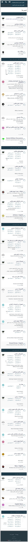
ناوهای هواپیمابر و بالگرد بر (17, 355)
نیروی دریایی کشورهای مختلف (17, 412)
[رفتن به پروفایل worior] (3, 478)
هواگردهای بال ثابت (9, 386)
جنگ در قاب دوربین (9, 73)
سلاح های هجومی (17, 306)
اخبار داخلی (17, 455)
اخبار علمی (10, 481)
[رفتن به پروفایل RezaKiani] (3, 82)
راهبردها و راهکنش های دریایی (15, 434)
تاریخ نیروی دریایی (18, 441)
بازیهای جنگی (17, 522)
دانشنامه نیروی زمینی (17, 332)
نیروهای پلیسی (17, 521)
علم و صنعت (10, 522)
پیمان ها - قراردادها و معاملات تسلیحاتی (15, 81)
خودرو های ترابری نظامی (9, 244)
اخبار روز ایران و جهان (18, 478)
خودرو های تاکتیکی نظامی (9, 245)
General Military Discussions (14, 138)
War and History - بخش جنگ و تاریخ (18, 59)
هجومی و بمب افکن (17, 156)
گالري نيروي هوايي (17, 32)
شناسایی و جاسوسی (9, 154)
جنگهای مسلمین (17, 68)
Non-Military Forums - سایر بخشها (18, 512)
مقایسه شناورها (9, 359)
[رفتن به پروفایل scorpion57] (3, 139)
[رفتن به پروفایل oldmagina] (3, 489)
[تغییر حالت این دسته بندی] (2, 13)
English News (19, 504)
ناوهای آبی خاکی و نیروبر (17, 362)
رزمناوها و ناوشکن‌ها (9, 355)
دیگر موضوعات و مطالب (17, 516)
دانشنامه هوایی (17, 208)
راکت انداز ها (9, 263)
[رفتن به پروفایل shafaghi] (3, 192)
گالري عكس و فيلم (18, 31)
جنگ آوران (10, 68)
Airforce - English (18, 215)
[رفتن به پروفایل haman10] (3, 467)
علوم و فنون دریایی (18, 422)
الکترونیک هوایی (17, 204)
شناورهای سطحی (18, 354)
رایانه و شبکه (20, 497)
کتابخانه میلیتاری (18, 43)
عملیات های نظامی (18, 104)
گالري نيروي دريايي (17, 34)
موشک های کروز (9, 278)
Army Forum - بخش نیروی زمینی (19, 224)
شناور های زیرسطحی (18, 372)
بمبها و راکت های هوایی (17, 182)
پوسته (17, 534)
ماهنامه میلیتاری (19, 24)
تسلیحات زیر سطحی (9, 400)
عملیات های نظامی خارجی (9, 105)
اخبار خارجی (10, 455)
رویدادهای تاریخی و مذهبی (17, 519)
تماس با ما (12, 534)
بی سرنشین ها (9, 153)
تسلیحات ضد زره (17, 233)
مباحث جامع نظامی (18, 63)
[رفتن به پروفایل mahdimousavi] (3, 498)
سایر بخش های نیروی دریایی (16, 409)
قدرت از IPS (14, 538)
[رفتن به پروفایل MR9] (3, 18)
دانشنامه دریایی (9, 412)
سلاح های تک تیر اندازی (17, 309)
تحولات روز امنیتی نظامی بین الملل (14, 127)
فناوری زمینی (9, 230)
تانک (19, 242)
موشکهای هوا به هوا (17, 180)
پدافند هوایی (17, 203)
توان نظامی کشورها (9, 71)
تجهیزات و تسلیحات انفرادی (16, 304)
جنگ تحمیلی (20, 117)
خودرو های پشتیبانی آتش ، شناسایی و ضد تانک (17, 245)
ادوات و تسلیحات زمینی (17, 228)
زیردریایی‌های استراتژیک (17, 373)
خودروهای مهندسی (9, 242)
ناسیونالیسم (10, 519)
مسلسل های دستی (17, 307)
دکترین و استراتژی (18, 94)
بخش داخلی (24, 14)
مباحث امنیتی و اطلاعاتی (9, 521)
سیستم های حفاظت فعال (9, 233)
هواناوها (18, 388)
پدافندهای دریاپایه (17, 400)
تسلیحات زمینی (17, 230)
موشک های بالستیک (17, 278)
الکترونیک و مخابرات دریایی (17, 423)
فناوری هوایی (9, 203)
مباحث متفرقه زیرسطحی (9, 375)
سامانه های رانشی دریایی (9, 425)
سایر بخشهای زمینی (18, 331)
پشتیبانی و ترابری (17, 154)
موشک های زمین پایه (17, 277)
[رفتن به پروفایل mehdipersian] (3, 229)
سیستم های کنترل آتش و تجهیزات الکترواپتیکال (9, 292)
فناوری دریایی (9, 423)
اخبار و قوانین (19, 17)
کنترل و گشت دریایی (9, 156)
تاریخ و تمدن (17, 64)
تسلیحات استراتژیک (17, 73)
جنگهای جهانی (9, 64)
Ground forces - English (16, 343)
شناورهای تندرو (17, 359)
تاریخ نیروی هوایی (17, 206)
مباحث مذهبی (9, 517)
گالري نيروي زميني (9, 32)
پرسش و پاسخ (9, 524)
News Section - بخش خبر (20, 474)
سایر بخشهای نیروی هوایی (16, 201)
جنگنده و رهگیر (17, 153)
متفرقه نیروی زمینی (18, 321)
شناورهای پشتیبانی (17, 361)
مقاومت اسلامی (17, 70)
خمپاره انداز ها (17, 265)
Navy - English (19, 466)
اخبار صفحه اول (19, 489)
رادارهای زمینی (17, 290)
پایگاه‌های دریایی (17, 411)
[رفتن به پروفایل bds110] (3, 373)
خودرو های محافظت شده (17, 247)
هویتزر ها (18, 263)
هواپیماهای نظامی (18, 151)
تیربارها (10, 306)
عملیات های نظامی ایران (17, 105)
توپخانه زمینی (19, 261)
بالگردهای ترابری (9, 168)
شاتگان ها (10, 309)
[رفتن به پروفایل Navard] (3, 104)
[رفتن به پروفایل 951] (3, 64)
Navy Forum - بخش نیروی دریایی (19, 350)
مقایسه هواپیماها (9, 158)
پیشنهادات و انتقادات (9, 526)
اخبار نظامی (17, 479)
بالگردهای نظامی (19, 167)
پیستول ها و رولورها (9, 307)
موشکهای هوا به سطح (9, 180)
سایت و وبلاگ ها (17, 524)
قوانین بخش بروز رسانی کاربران (18, 5)
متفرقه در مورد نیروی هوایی (16, 191)
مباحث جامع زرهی (18, 254)
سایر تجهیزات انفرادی (9, 311)
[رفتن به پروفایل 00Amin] (3, 505)
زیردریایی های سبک (17, 375)
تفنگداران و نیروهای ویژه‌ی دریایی (9, 411)
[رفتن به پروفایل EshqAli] (3, 25)
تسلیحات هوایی (19, 179)
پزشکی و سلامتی (17, 526)
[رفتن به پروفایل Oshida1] (3, 128)
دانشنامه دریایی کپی (17, 414)
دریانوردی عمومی (17, 425)
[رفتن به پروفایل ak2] (3, 52)
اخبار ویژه (18, 483)
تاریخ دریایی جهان (9, 443)
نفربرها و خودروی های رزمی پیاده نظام (17, 244)
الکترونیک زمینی (19, 289)
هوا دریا (21, 384)
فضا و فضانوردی (9, 206)
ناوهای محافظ (17, 357)
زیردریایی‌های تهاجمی (9, 373)
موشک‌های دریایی (9, 398)
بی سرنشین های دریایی (9, 361)
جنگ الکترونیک (17, 292)
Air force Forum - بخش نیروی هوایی (18, 147)
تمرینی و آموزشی (17, 158)
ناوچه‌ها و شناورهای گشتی (9, 357)
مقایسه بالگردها (9, 170)
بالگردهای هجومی (17, 168)
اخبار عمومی (10, 479)
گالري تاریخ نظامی (9, 34)
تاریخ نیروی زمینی (17, 231)
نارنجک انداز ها (17, 311)
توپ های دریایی (17, 398)
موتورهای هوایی (9, 204)
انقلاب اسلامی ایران (17, 517)
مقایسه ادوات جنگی (9, 231)
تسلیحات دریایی (19, 397)
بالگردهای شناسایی (17, 170)
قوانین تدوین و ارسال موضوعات (18, 2)
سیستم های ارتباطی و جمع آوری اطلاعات (9, 290)
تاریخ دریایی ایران (17, 443)
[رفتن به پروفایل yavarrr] (3, 216)
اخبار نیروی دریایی (18, 454)
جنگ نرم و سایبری (9, 70)
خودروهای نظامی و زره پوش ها (15, 241)
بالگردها (18, 386)
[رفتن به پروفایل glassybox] (3, 454)
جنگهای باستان (9, 66)
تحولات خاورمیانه (17, 129)
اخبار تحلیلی (17, 481)
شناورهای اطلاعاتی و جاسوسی (9, 362)
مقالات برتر (20, 51)
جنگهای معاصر (17, 66)
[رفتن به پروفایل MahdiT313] (3, 94)
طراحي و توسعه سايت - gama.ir (14, 540)
